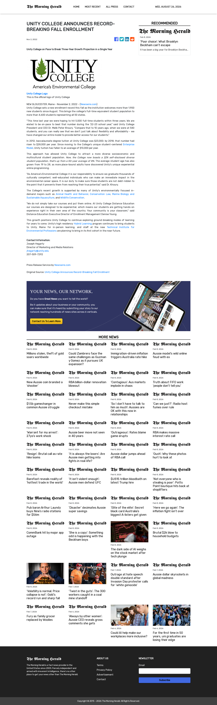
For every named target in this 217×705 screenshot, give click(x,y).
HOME (76, 6)
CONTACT (128, 6)
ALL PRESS (112, 6)
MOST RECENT (93, 6)
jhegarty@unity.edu (38, 250)
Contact (101, 679)
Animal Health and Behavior (72, 194)
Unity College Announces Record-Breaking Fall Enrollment (77, 272)
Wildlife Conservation (72, 197)
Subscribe (164, 680)
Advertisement (105, 674)
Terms (100, 665)
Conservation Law (100, 194)
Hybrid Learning (83, 223)
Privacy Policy (104, 670)
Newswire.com (89, 104)
